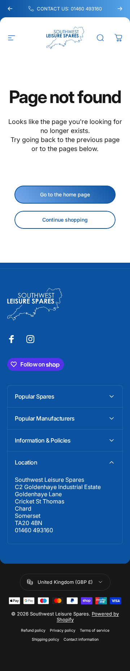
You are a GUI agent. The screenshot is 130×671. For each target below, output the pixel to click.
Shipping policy (45, 639)
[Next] (120, 8)
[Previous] (10, 8)
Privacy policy (62, 630)
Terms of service (94, 630)
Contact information (81, 639)
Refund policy (33, 630)
